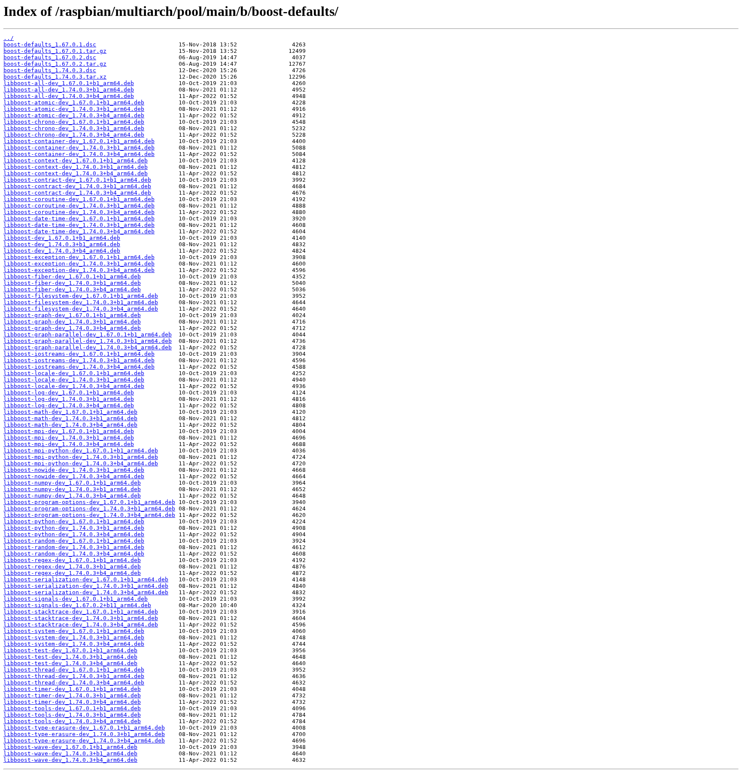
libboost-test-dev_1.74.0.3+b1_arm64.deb (70, 657)
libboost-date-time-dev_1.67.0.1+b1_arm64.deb (79, 218)
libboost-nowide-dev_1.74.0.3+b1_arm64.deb (73, 470)
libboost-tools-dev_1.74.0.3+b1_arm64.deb (72, 715)
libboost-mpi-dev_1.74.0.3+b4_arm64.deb (68, 444)
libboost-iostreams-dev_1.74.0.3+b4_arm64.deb (79, 367)
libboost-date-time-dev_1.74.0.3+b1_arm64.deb (79, 225)
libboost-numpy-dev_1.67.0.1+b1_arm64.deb (72, 483)
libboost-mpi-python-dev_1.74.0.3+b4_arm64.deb (80, 463)
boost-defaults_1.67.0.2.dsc (49, 57)
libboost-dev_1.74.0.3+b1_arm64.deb (61, 244)
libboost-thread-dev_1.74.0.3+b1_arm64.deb (73, 676)
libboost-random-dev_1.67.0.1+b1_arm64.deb (73, 541)
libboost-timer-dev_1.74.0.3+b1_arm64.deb (72, 695)
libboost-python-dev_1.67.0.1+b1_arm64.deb (73, 521)
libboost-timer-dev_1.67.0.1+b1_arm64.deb (72, 689)
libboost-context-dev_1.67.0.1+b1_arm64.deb (75, 160)
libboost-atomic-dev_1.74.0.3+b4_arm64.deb (73, 115)
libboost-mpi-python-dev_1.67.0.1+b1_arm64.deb (80, 450)
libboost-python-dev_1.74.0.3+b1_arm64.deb (73, 528)
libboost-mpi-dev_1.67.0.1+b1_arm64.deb (68, 431)
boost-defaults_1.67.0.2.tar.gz (54, 64)
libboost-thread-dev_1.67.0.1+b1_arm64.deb (73, 669)
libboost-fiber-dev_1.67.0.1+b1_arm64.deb (72, 276)
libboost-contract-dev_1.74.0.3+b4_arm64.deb (77, 192)
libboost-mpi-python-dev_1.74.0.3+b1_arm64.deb (80, 457)
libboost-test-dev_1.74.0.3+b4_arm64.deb (70, 663)
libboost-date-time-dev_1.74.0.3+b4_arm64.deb (79, 231)
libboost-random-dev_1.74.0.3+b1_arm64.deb (73, 547)
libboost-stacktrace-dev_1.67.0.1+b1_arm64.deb (80, 611)
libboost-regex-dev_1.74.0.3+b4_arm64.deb (72, 573)
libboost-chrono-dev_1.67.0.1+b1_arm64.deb (73, 122)
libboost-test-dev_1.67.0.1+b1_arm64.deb (70, 650)
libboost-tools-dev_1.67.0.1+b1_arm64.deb (72, 708)
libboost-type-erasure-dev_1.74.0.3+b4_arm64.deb (84, 740)
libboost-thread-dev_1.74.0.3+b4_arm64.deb (73, 682)
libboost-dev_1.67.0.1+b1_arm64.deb (61, 238)
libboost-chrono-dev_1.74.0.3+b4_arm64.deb (73, 134)
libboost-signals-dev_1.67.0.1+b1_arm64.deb (75, 599)
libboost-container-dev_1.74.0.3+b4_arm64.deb (79, 154)
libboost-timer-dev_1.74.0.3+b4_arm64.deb (72, 702)
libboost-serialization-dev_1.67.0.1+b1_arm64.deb (85, 579)
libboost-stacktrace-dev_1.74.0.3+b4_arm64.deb (80, 624)
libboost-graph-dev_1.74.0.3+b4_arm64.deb (72, 328)
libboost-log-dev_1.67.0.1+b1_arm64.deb (68, 392)
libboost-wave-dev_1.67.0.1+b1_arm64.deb (70, 747)
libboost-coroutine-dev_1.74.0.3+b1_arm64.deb (79, 205)
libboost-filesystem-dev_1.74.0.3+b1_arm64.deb (80, 302)
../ (8, 38)
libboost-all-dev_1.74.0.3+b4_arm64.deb (68, 96)
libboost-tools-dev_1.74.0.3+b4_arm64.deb (72, 721)
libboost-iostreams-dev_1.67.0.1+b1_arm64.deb (79, 354)
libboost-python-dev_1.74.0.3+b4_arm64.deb (73, 534)
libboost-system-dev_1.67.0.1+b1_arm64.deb (73, 631)
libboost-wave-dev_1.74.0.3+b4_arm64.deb (70, 760)
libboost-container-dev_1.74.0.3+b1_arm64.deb (79, 147)
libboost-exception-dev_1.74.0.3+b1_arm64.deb (79, 263)
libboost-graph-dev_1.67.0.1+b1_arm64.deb (72, 315)
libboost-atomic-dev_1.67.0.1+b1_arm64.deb (73, 102)
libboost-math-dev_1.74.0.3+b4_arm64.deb (70, 425)
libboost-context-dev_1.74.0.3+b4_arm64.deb (75, 173)
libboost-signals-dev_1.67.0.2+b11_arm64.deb (77, 605)
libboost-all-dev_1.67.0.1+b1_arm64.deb (68, 83)
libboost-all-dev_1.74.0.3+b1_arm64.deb (68, 89)
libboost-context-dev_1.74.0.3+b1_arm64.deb (75, 167)
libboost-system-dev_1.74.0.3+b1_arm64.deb (73, 637)
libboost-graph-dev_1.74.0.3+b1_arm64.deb (72, 321)
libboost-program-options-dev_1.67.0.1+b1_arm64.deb (89, 502)
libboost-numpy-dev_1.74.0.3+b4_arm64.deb (72, 495)
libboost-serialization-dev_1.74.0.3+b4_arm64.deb (85, 592)
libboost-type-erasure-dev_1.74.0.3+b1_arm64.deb (84, 734)
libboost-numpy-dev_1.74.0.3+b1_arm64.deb (72, 489)
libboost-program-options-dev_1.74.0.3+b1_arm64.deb (89, 508)
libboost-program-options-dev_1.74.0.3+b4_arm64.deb (89, 515)
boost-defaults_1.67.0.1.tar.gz (54, 51)
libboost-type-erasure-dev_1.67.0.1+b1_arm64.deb (84, 727)
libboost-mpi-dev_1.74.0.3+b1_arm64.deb (68, 437)
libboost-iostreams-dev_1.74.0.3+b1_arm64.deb (79, 360)
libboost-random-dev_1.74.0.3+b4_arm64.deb (73, 553)
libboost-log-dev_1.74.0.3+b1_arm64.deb (68, 399)
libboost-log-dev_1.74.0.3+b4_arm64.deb (68, 405)
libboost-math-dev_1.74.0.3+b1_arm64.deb (70, 418)
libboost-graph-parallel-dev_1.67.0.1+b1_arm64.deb (87, 334)
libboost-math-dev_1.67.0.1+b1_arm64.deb (70, 412)
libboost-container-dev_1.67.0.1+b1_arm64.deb (79, 141)
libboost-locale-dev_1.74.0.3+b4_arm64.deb (73, 386)
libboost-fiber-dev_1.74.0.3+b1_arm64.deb (72, 283)
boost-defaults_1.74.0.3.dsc (49, 70)
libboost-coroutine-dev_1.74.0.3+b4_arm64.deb (79, 212)
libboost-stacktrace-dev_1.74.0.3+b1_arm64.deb (80, 618)
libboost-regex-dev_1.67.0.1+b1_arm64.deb (72, 560)
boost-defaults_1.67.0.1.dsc (49, 44)
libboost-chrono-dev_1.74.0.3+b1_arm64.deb (73, 128)
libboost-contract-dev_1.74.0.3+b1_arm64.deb (77, 186)
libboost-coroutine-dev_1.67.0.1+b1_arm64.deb (79, 199)
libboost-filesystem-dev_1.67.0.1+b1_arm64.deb (80, 296)
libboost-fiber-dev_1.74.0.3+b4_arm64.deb (72, 289)
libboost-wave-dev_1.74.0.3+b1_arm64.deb (70, 753)
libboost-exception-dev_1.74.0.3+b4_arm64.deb (79, 270)
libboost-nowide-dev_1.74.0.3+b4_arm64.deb (73, 476)
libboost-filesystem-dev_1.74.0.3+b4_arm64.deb (80, 309)
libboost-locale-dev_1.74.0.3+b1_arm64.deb (73, 379)
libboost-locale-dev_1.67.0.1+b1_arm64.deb (73, 373)
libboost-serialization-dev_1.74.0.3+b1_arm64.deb (85, 586)
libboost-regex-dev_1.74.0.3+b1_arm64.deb (72, 566)
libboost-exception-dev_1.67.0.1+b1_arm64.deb (79, 257)
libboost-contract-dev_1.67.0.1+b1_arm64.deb (77, 180)
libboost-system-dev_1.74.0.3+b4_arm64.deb (73, 644)
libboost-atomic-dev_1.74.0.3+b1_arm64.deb (73, 109)
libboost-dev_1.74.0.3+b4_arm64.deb (61, 250)
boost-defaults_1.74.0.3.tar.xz (54, 76)
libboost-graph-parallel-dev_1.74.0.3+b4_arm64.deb (87, 347)
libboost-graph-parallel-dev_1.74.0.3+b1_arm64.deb (87, 341)
